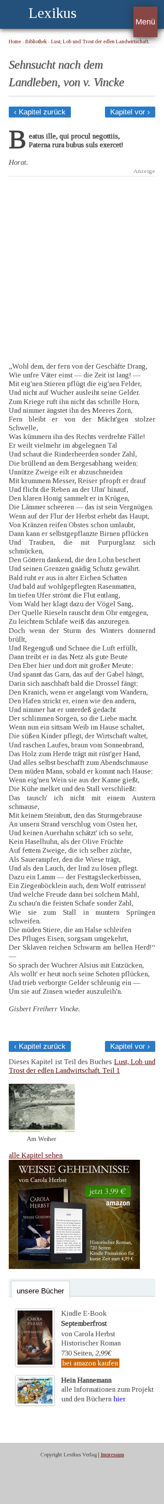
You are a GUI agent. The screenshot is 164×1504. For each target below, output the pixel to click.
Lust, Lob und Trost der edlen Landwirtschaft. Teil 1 (82, 1066)
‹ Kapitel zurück (40, 112)
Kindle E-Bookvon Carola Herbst (88, 1323)
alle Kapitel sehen (36, 1155)
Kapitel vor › (130, 112)
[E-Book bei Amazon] (74, 1266)
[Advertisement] (82, 263)
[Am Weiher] (42, 1130)
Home (15, 42)
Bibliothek (36, 42)
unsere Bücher (40, 1291)
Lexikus (52, 13)
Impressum (112, 1455)
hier (119, 1399)
